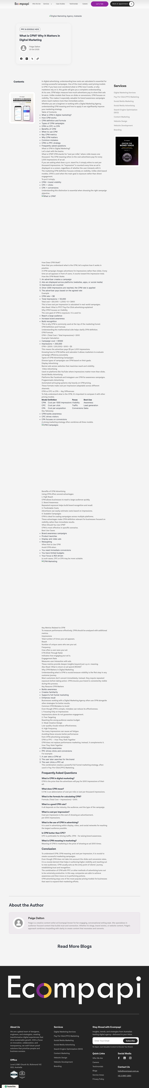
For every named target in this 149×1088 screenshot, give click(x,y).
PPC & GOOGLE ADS (30, 29)
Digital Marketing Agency (74, 700)
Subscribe (130, 1041)
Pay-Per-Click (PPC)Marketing (61, 768)
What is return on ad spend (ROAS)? (66, 667)
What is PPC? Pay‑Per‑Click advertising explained (72, 307)
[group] (122, 4)
